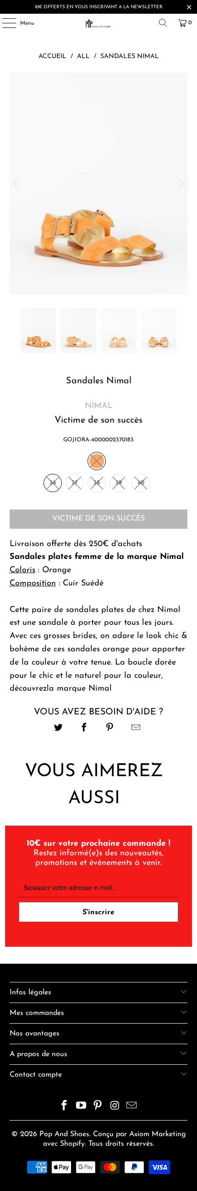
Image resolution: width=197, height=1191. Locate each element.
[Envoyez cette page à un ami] (136, 729)
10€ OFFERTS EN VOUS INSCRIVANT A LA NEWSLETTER (99, 7)
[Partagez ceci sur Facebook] (84, 729)
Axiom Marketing (157, 1134)
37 (74, 483)
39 (118, 483)
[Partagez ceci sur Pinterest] (110, 729)
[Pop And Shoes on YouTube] (81, 1107)
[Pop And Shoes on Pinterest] (98, 1107)
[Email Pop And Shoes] (132, 1107)
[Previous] (16, 184)
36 (52, 483)
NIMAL (99, 406)
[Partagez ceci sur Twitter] (58, 729)
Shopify (72, 1144)
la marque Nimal (81, 689)
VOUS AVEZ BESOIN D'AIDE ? (98, 712)
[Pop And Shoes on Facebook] (64, 1107)
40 (140, 483)
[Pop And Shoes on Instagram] (115, 1107)
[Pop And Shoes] (98, 23)
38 (96, 483)
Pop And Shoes (64, 1134)
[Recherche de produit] (163, 23)
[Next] (180, 184)
